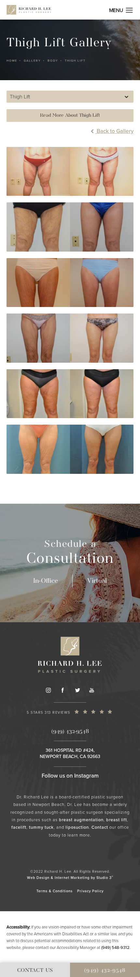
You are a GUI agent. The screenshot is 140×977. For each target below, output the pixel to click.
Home (12, 61)
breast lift (116, 820)
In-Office (45, 581)
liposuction (77, 827)
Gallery (32, 61)
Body (53, 61)
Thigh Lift (75, 61)
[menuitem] (48, 690)
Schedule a (70, 553)
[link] (70, 713)
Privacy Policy (90, 891)
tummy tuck (41, 827)
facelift (18, 827)
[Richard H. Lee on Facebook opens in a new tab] (62, 690)
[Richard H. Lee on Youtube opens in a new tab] (92, 690)
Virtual (97, 581)
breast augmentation (81, 820)
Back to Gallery (114, 131)
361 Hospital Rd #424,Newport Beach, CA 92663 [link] (70, 753)
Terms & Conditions (54, 891)
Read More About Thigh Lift (70, 115)
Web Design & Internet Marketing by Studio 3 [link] (70, 877)
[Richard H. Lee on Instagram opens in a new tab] (48, 690)
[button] (129, 10)
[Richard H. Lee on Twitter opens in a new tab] (77, 690)
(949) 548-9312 (115, 947)
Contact (99, 827)
